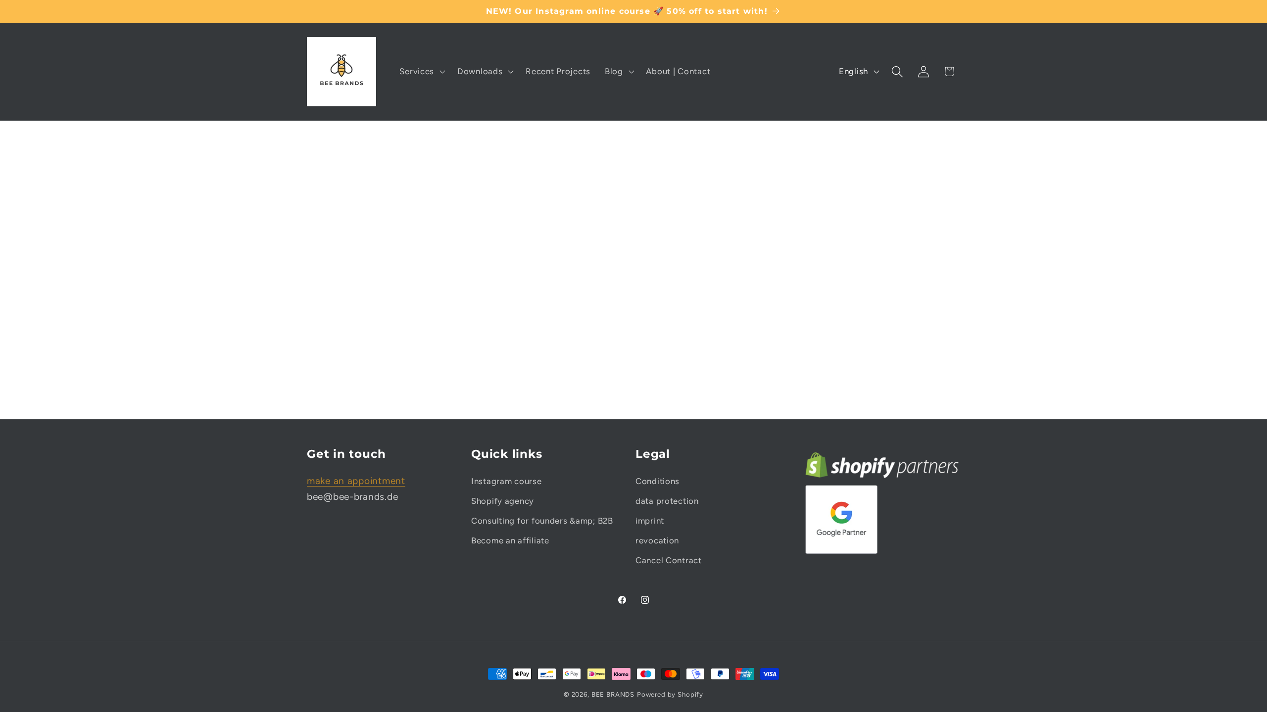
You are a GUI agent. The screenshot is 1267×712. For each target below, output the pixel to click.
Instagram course (506, 481)
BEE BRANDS (612, 694)
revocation (657, 540)
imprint (649, 521)
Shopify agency (502, 501)
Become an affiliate (510, 540)
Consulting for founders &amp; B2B (542, 521)
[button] (421, 71)
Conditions (657, 481)
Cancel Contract (668, 560)
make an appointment (356, 481)
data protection (667, 501)
